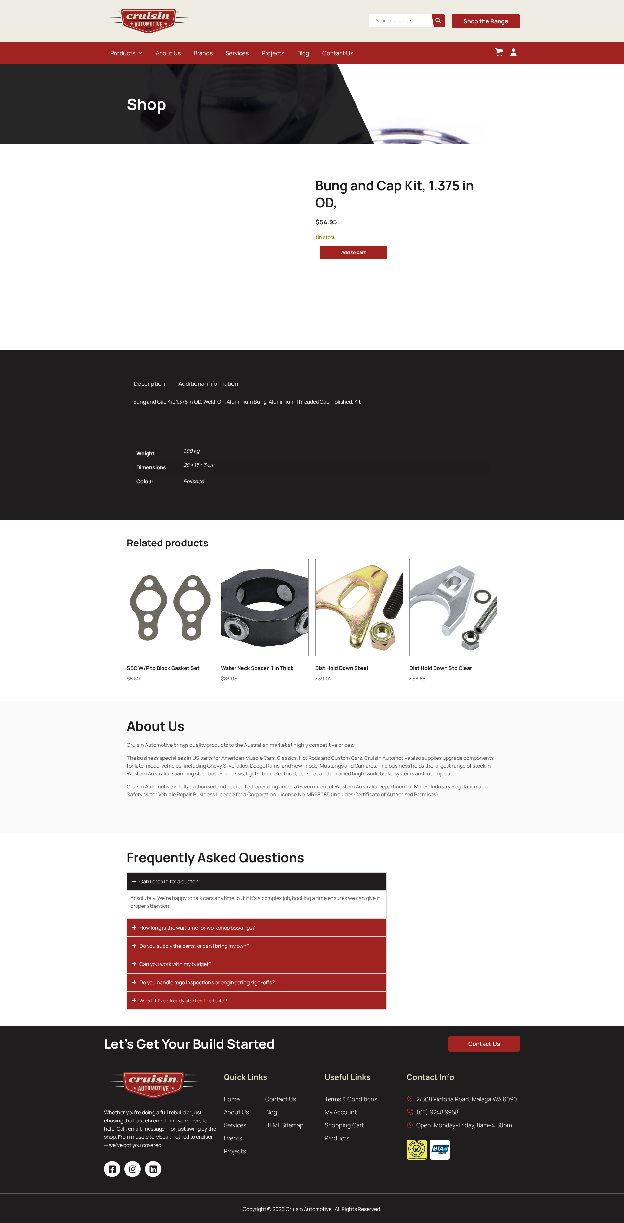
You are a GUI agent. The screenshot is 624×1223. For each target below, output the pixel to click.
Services (237, 53)
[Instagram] (132, 1169)
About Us (168, 53)
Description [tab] (149, 383)
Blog (303, 53)
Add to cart (353, 252)
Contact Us (337, 53)
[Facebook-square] (112, 1169)
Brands (203, 53)
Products (122, 53)
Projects (273, 53)
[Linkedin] (153, 1169)
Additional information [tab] (208, 383)
